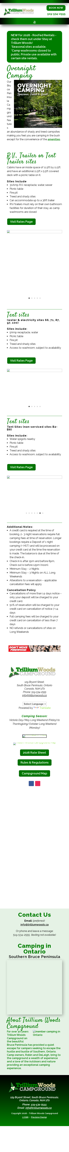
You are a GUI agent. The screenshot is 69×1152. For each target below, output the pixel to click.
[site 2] (34, 232)
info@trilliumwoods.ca (34, 695)
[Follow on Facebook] (31, 783)
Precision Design (39, 1117)
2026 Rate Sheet (34, 752)
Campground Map (34, 773)
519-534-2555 (56, 13)
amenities (54, 139)
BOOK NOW (56, 7)
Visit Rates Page (21, 221)
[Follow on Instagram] (37, 783)
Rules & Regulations (35, 762)
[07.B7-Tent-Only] (34, 477)
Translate (45, 707)
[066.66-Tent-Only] (34, 371)
